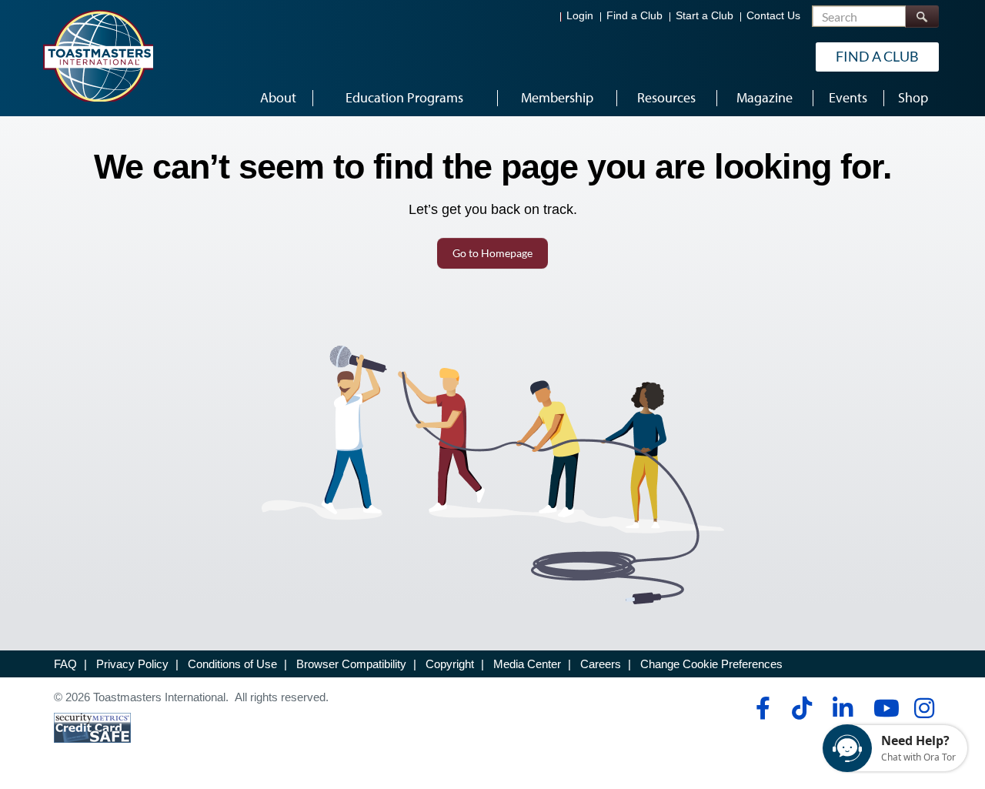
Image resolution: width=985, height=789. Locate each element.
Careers (600, 663)
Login (579, 16)
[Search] (922, 16)
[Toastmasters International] (97, 55)
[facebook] (760, 708)
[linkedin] (842, 708)
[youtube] (883, 708)
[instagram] (924, 708)
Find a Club (634, 16)
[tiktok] (801, 708)
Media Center (527, 663)
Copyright (450, 663)
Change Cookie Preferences (711, 663)
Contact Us (773, 16)
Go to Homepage (492, 252)
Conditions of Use (232, 663)
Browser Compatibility (351, 663)
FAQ (65, 663)
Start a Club (704, 16)
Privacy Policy (132, 663)
